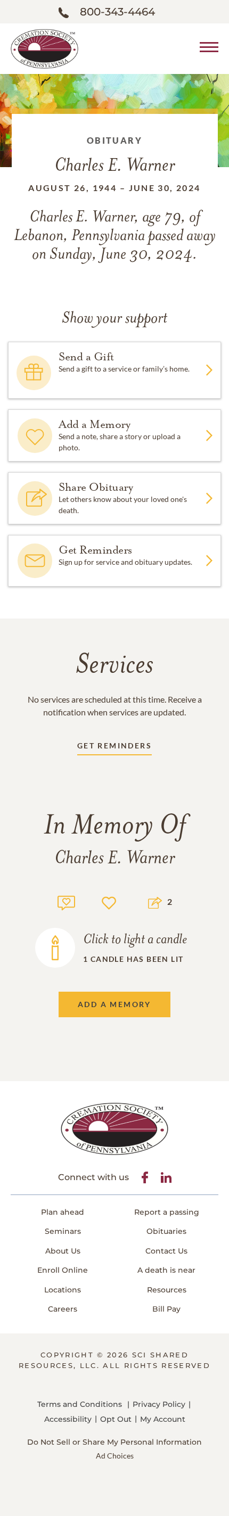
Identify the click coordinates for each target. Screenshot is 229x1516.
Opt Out (116, 1419)
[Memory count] (66, 901)
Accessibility (68, 1419)
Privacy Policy (159, 1404)
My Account (162, 1419)
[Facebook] (145, 1177)
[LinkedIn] (166, 1177)
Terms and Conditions (79, 1404)
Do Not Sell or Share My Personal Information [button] (114, 1442)
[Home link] (44, 48)
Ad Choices (115, 1455)
